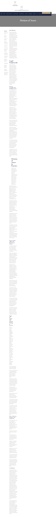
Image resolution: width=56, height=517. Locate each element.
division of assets (11, 40)
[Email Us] (22, 7)
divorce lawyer (11, 55)
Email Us (21, 9)
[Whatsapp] (15, 2)
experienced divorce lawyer (13, 424)
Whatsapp (15, 4)
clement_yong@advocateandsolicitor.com (22, 10)
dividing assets (13, 90)
